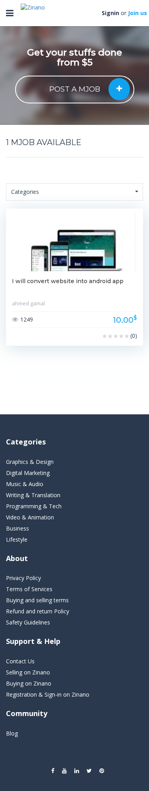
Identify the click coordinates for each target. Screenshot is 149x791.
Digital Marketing (28, 473)
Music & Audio (24, 484)
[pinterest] (101, 771)
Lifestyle (16, 539)
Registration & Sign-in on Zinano (47, 694)
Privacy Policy (23, 578)
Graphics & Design (30, 461)
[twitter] (89, 771)
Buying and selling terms (37, 600)
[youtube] (64, 771)
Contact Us (20, 661)
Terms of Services (29, 589)
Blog (12, 733)
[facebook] (52, 771)
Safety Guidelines (28, 622)
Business (17, 528)
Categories (25, 191)
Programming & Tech (34, 506)
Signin (110, 13)
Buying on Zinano (28, 683)
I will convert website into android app (68, 281)
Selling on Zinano (28, 672)
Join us (137, 13)
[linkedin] (76, 771)
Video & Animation (30, 517)
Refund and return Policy (37, 611)
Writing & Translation (33, 495)
